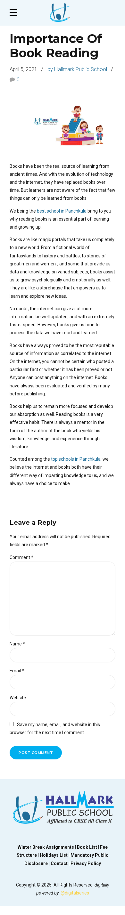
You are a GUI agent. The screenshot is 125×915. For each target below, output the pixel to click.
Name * (17, 643)
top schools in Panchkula (76, 459)
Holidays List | (55, 855)
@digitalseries (75, 892)
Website (18, 697)
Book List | (88, 847)
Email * (17, 670)
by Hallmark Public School (77, 69)
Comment (21, 557)
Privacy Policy (86, 863)
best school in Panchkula (62, 211)
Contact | (61, 863)
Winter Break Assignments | (47, 847)
